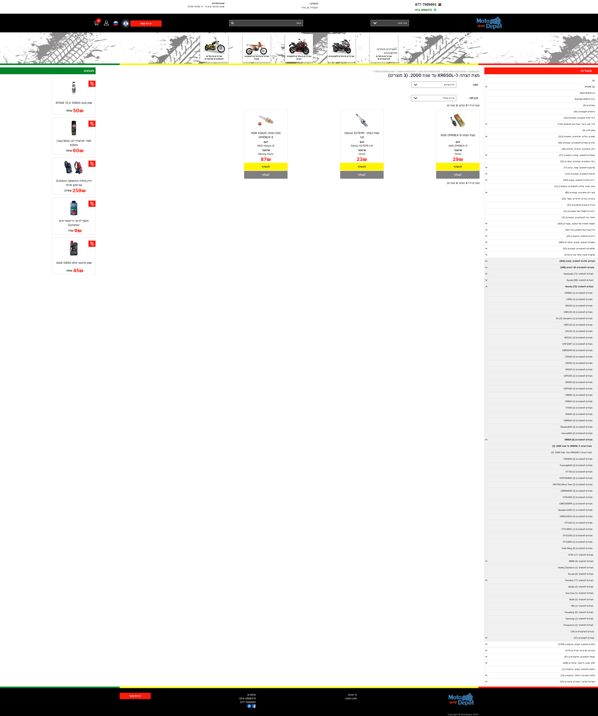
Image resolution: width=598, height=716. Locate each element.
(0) (593, 80)
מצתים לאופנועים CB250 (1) (579, 363)
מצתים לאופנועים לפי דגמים (429, 71)
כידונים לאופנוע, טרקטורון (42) (581, 236)
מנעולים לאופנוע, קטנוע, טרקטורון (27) (577, 155)
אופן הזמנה (351, 698)
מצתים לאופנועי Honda (406, 71)
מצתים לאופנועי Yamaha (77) (579, 580)
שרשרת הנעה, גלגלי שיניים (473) (579, 255)
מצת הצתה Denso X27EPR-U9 (362, 135)
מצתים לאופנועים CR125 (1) (579, 331)
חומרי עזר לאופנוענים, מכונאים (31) (578, 217)
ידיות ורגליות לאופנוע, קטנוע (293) (579, 180)
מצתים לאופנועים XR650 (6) (579, 439)
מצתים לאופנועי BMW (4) (581, 561)
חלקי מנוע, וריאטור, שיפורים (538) (579, 663)
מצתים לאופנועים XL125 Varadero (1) (574, 318)
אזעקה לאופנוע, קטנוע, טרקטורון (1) (578, 669)
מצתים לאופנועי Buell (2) (581, 599)
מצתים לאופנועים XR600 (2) (579, 414)
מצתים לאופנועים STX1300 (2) (578, 535)
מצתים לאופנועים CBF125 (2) (578, 325)
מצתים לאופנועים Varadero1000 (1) (575, 510)
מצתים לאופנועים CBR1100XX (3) (576, 516)
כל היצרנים (449, 84)
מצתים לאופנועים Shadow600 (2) (576, 427)
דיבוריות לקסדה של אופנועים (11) (579, 211)
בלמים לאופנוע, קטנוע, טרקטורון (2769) (576, 644)
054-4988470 (423, 10)
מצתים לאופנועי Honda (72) (579, 286)
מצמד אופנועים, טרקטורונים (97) (579, 656)
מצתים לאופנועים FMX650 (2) (578, 459)
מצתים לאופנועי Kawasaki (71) (578, 273)
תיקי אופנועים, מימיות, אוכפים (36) (578, 149)
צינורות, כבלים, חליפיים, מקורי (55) (578, 198)
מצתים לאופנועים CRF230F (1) (577, 344)
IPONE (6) (590, 86)
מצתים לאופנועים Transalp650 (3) (576, 465)
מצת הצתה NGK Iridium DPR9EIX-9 (266, 135)
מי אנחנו (352, 694)
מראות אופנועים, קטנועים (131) (580, 174)
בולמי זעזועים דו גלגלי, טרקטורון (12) (577, 675)
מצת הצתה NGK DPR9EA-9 (458, 135)
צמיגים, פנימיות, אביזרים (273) (580, 650)
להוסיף (458, 166)
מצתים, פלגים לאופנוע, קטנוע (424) (577, 261)
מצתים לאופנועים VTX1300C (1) (577, 529)
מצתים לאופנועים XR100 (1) (579, 305)
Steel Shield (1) (587, 93)
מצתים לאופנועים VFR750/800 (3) (576, 478)
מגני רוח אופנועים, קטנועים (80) (580, 192)
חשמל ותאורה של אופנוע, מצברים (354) (576, 223)
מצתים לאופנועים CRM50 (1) (579, 293)
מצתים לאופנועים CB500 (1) (579, 395)
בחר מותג (402, 23)
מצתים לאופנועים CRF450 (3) (578, 388)
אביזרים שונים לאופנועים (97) (581, 205)
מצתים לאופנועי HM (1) (582, 606)
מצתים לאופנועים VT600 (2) (579, 407)
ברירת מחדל (448, 98)
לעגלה (458, 174)
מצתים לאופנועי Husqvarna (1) (578, 625)
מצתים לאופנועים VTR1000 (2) (578, 497)
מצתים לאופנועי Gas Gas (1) (579, 593)
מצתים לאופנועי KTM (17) (580, 555)
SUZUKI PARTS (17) (585, 99)
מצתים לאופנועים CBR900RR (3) (577, 491)
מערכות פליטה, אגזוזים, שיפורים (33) (577, 681)
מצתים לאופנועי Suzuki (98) (580, 280)
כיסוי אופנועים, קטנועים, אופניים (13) (577, 161)
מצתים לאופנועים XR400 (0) (579, 382)
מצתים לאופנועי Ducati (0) (580, 574)
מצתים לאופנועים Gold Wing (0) (577, 548)
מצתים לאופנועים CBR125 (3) (578, 312)
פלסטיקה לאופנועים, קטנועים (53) (579, 248)
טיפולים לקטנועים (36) (584, 111)
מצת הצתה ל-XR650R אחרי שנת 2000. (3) (571, 452)
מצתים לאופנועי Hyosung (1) (579, 618)
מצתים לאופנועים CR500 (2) (579, 401)
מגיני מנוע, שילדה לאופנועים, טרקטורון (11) (574, 186)
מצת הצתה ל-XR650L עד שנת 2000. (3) (572, 446)
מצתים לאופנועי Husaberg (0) (579, 612)
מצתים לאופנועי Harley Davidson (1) (575, 567)
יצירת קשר (146, 23)
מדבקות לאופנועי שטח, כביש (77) (579, 167)
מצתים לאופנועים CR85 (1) (579, 299)
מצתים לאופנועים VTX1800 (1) (578, 542)
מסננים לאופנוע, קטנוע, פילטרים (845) (577, 242)
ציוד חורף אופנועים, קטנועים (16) (579, 118)
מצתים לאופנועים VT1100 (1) (578, 522)
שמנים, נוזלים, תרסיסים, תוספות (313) (576, 136)
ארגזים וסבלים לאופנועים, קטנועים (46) (576, 142)
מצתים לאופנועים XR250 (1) (579, 369)
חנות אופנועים (474, 71)
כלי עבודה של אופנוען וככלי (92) (580, 230)
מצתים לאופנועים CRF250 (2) (578, 376)
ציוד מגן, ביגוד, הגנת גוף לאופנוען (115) (576, 124)
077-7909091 (426, 4)
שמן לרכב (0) (589, 130)
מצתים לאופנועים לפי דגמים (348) (577, 267)
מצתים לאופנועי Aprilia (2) (580, 586)
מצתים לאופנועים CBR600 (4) (578, 420)
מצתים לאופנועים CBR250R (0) (577, 350)
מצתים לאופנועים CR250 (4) (579, 356)
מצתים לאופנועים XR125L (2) (578, 337)
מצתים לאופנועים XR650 (384, 71)
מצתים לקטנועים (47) (584, 638)
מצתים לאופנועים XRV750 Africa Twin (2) (573, 484)
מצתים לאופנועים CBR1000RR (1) (576, 503)
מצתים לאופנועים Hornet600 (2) (577, 433)
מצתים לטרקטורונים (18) (582, 631)
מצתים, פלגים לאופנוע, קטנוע (454, 71)
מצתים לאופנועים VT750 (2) (579, 471)
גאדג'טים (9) (589, 105)
